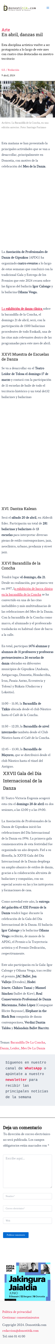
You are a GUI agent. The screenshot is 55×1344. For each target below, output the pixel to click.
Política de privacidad (16, 1312)
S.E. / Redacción (10, 70)
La (22, 308)
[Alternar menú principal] (48, 8)
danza (4, 1048)
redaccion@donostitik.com (20, 1330)
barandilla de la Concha (28, 1042)
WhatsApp (33, 1068)
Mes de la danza (33, 1048)
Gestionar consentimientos (20, 1317)
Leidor (14, 1048)
